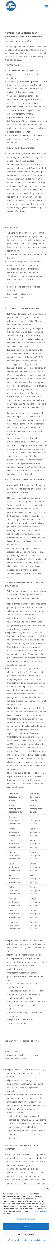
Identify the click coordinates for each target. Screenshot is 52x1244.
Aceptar (26, 1226)
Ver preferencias (26, 1234)
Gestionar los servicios (26, 1219)
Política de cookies (14, 1240)
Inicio (43, 1240)
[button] (47, 1188)
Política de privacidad (31, 1240)
